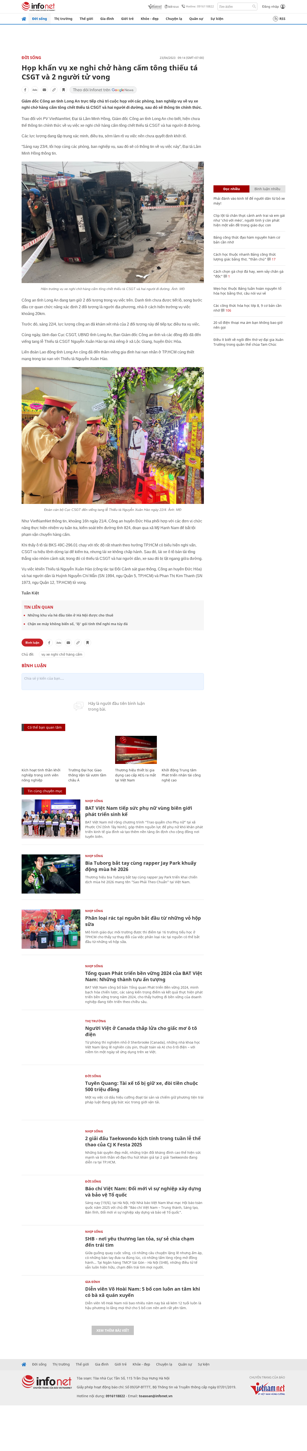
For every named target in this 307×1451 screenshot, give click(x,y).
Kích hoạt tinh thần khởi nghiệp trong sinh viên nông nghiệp (41, 775)
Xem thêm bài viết (112, 1330)
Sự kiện (217, 18)
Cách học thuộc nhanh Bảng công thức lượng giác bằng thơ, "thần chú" (244, 256)
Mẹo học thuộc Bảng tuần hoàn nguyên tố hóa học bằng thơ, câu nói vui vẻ (247, 291)
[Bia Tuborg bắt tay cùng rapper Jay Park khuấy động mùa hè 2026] (51, 874)
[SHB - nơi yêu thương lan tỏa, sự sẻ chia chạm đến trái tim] (51, 1249)
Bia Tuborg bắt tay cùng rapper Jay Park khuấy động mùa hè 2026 (140, 866)
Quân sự (196, 18)
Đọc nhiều (231, 189)
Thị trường (63, 18)
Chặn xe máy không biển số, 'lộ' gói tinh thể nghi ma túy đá (78, 624)
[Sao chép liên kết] (54, 89)
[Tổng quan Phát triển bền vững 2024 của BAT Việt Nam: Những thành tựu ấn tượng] (51, 984)
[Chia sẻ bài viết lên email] (44, 89)
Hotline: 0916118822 (200, 6)
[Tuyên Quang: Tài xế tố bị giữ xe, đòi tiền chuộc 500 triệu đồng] (51, 1094)
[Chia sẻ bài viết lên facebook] (25, 89)
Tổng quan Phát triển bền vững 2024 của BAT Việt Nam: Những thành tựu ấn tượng (143, 976)
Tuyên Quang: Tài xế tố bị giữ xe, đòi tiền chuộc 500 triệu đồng (141, 1086)
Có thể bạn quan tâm (45, 727)
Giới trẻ (127, 18)
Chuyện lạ (174, 18)
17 (273, 259)
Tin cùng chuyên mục (45, 791)
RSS (282, 18)
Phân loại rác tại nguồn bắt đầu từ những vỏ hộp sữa (143, 921)
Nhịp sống (94, 801)
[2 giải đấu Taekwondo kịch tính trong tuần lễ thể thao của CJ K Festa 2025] (51, 1149)
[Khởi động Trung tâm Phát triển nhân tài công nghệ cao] (183, 750)
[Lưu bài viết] (63, 89)
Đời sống (39, 18)
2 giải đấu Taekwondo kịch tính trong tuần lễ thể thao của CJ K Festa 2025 (143, 1141)
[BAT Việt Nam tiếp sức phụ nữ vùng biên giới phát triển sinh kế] (51, 819)
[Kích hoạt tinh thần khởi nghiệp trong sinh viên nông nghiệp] (43, 750)
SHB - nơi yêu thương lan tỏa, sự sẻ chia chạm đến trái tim (139, 1241)
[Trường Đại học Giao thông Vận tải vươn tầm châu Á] (89, 750)
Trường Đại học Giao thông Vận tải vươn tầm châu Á (87, 775)
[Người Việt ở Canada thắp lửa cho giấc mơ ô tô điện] (51, 1039)
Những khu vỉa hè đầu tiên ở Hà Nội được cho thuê (70, 615)
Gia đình (107, 18)
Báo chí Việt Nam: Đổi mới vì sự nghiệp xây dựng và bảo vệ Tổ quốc (143, 1191)
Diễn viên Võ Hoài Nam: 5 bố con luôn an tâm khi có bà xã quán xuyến (142, 1292)
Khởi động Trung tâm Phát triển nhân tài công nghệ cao (181, 775)
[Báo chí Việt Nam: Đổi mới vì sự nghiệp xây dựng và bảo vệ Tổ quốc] (51, 1199)
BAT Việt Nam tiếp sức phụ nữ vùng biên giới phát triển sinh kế (138, 811)
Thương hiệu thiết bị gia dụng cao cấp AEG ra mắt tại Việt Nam (135, 775)
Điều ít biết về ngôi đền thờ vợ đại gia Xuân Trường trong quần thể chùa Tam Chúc (248, 342)
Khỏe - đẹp (150, 18)
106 (227, 310)
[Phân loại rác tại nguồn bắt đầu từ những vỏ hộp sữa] (51, 929)
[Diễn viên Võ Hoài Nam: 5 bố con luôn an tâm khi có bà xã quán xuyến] (51, 1299)
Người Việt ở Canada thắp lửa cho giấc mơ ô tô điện (141, 1031)
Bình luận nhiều (267, 189)
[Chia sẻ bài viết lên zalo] (34, 89)
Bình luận (32, 643)
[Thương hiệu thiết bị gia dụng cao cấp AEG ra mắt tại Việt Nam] (136, 750)
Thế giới (86, 18)
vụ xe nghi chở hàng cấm (61, 654)
